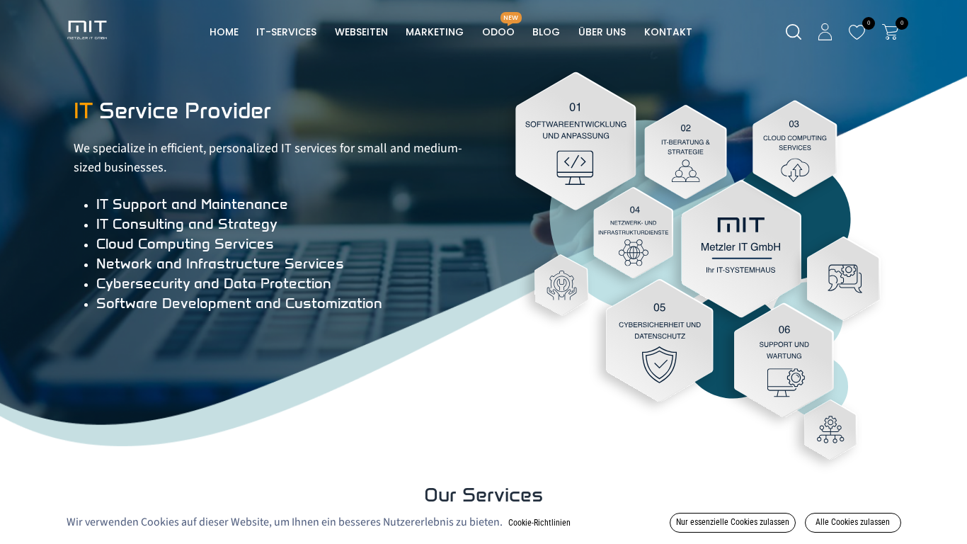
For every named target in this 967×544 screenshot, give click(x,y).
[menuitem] (224, 32)
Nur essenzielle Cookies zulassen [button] (732, 522)
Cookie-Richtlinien (539, 523)
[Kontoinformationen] (825, 31)
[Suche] (793, 32)
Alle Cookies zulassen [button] (853, 522)
